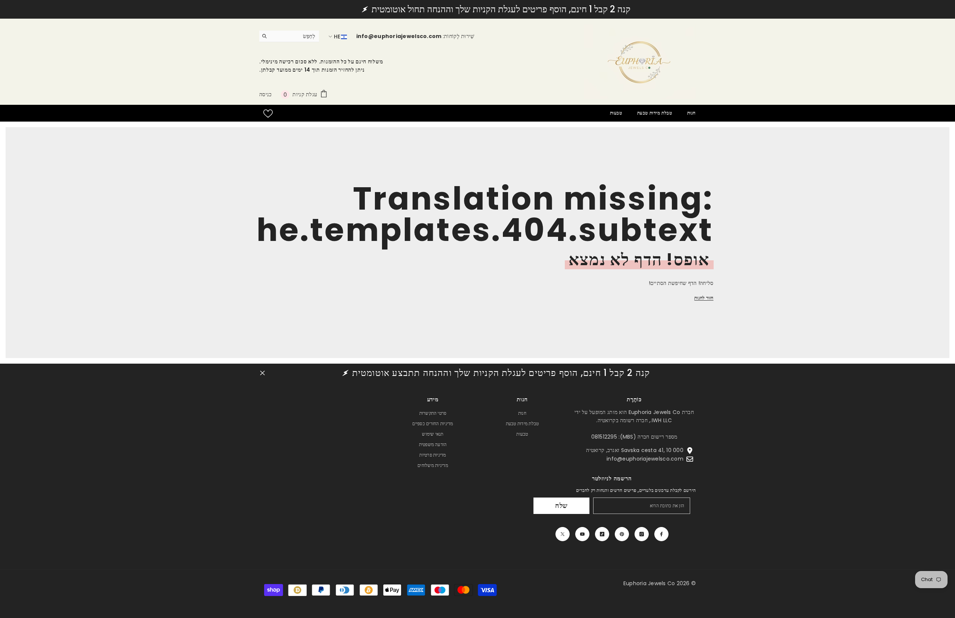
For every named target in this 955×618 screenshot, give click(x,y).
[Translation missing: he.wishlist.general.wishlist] (268, 113)
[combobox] (295, 36)
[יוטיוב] (582, 534)
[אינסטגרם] (642, 534)
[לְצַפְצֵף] (562, 534)
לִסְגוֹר (262, 373)
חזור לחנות (703, 298)
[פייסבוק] (661, 534)
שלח (561, 505)
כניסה (265, 94)
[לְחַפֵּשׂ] (289, 36)
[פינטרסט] (622, 534)
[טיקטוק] (602, 534)
